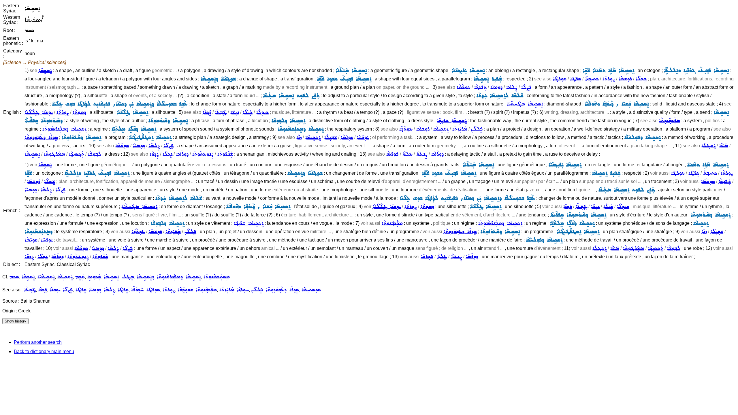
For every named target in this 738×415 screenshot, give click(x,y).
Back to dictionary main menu (44, 351)
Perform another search (38, 342)
